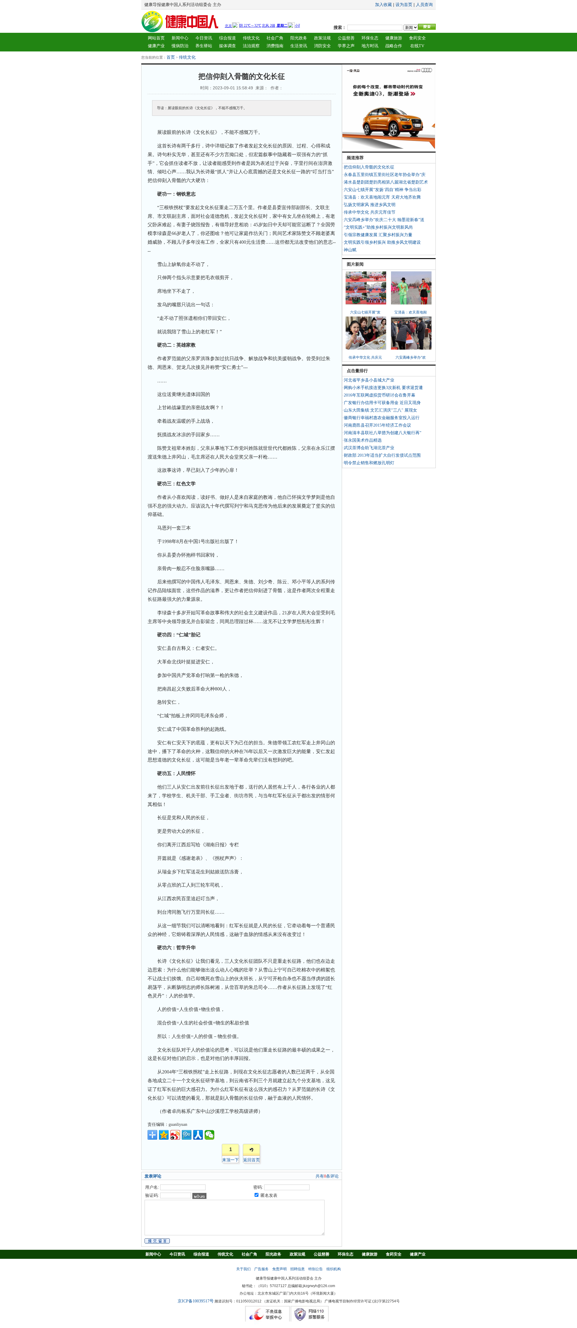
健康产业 (156, 46)
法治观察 (251, 46)
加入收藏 (383, 4)
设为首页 (403, 4)
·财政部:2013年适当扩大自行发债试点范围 (381, 455)
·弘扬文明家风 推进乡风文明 (368, 204)
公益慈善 (346, 38)
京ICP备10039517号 (196, 1301)
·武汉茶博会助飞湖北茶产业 (368, 448)
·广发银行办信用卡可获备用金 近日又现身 (381, 402)
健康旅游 (393, 38)
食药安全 (417, 38)
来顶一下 (230, 1160)
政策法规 (322, 38)
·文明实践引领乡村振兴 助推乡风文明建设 (381, 242)
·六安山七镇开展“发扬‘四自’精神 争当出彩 (381, 189)
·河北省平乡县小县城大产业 (368, 380)
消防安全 (322, 46)
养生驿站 (203, 46)
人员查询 (424, 4)
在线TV (417, 46)
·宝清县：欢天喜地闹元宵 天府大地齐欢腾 (381, 197)
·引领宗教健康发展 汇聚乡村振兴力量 (377, 235)
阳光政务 (298, 38)
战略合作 (393, 46)
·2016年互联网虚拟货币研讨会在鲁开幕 (378, 395)
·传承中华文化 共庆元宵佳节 (368, 212)
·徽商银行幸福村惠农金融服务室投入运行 (381, 417)
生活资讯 (298, 46)
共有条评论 (327, 1176)
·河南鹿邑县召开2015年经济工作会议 (376, 425)
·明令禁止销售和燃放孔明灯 (368, 463)
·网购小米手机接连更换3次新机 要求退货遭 (382, 387)
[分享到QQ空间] (164, 1135)
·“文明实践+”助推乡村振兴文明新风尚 (377, 227)
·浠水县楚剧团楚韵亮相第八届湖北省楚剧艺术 (385, 182)
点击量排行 (357, 371)
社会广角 (275, 38)
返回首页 (251, 1160)
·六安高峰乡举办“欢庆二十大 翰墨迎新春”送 (383, 220)
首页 (170, 57)
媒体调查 (227, 46)
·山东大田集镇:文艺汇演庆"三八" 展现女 (379, 410)
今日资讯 (203, 38)
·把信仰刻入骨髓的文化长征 (368, 167)
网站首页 (156, 38)
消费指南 (275, 46)
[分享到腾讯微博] (186, 1135)
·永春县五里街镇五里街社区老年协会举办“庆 (384, 174)
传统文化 (251, 38)
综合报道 (227, 38)
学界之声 (346, 46)
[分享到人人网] (198, 1135)
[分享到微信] (209, 1135)
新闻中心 (180, 38)
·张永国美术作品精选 (362, 440)
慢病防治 (180, 46)
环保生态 (370, 38)
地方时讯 (370, 46)
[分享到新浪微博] (175, 1135)
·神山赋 (349, 250)
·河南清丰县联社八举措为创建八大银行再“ (381, 433)
